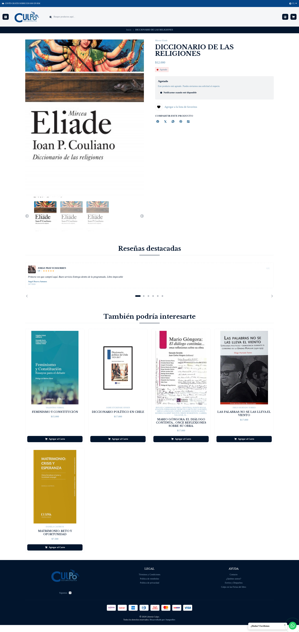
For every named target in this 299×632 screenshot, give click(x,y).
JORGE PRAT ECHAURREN (52, 268)
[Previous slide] (27, 216)
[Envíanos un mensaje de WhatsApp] (293, 626)
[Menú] (5, 17)
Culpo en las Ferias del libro (233, 587)
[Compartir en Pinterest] (180, 122)
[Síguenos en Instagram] (70, 592)
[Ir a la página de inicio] (26, 17)
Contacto (233, 574)
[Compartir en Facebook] (157, 122)
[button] (138, 296)
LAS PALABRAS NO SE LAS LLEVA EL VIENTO (244, 413)
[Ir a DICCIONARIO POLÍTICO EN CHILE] (118, 367)
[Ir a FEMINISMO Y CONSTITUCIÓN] (55, 367)
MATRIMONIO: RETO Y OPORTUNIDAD (55, 532)
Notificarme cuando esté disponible (180, 92)
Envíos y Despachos (233, 583)
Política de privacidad (149, 583)
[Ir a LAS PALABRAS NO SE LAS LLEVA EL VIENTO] (244, 367)
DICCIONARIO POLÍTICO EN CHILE (118, 412)
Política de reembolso (149, 579)
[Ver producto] (32, 269)
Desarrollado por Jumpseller (162, 620)
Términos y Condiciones (149, 574)
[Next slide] (141, 216)
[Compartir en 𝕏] (165, 122)
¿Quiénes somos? (233, 579)
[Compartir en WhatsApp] (173, 122)
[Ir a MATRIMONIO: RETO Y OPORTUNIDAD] (55, 486)
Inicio (128, 30)
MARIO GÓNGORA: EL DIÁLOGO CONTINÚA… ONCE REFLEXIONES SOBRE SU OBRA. (181, 423)
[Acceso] (285, 17)
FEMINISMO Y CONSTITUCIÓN (55, 412)
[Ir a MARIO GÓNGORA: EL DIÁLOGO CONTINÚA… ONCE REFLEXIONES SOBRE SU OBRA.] (181, 367)
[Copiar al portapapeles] (188, 122)
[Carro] (293, 17)
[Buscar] (50, 17)
